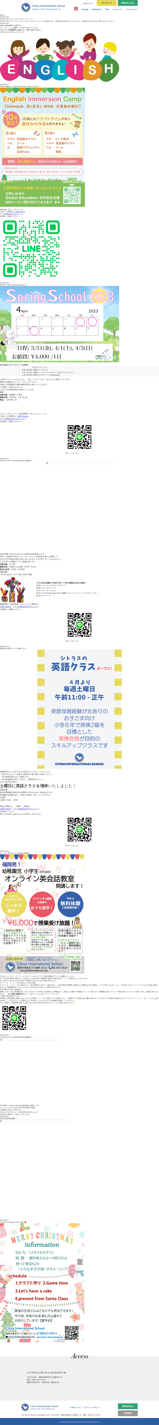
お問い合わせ (20, 212)
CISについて (88, 3)
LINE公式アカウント (12, 214)
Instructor (96, 9)
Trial (107, 9)
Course (85, 9)
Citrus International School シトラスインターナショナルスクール (43, 7)
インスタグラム (76, 9)
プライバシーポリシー (92, 1407)
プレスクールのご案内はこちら (153, 1384)
